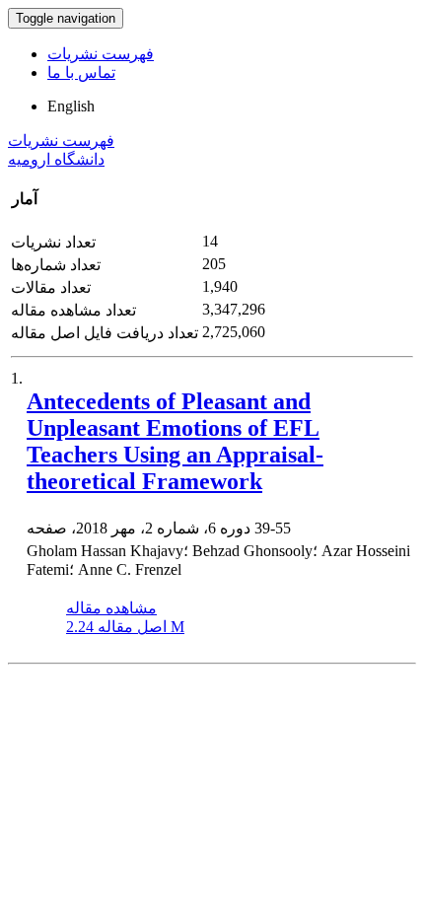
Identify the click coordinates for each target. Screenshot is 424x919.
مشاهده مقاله (111, 608)
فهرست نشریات (100, 53)
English (71, 106)
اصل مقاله (125, 626)
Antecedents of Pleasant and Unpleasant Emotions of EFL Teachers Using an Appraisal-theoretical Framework (175, 441)
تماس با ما (81, 72)
